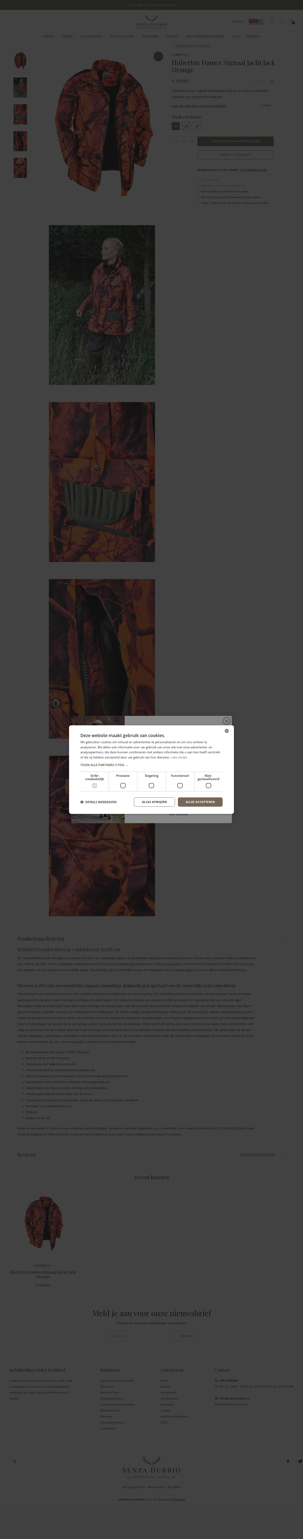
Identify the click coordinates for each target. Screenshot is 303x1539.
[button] (151, 765)
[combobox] (227, 731)
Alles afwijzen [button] (154, 802)
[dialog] (151, 769)
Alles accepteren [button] (200, 802)
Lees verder (179, 757)
